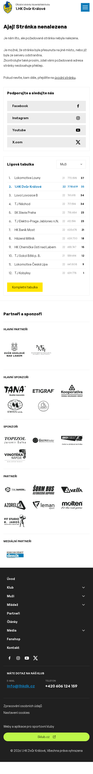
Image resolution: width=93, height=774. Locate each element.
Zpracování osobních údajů (22, 706)
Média (11, 630)
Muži (10, 596)
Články (12, 622)
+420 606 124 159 (61, 686)
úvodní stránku (65, 77)
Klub (10, 587)
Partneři (13, 613)
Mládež (12, 605)
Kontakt (13, 647)
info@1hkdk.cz (21, 686)
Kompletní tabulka (25, 287)
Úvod (11, 579)
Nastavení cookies (16, 712)
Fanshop (13, 639)
